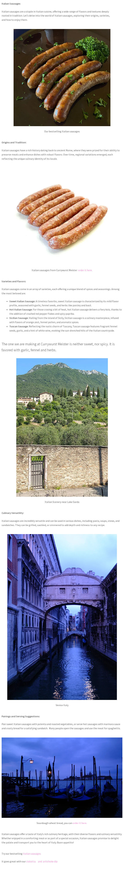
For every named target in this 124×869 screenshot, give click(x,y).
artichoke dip (50, 861)
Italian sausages (32, 853)
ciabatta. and (34, 861)
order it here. (85, 270)
